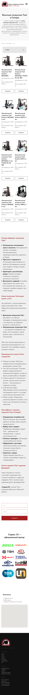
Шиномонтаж (3, 681)
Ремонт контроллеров (5, 682)
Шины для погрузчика (5, 685)
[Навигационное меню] (26, 4)
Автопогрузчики (9, 43)
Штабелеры (3, 669)
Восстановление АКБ (5, 683)
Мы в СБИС (3, 659)
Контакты (3, 658)
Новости (3, 656)
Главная (2, 43)
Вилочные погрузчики (5, 668)
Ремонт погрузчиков (5, 679)
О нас (2, 655)
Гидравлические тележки (6, 672)
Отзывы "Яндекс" (4, 660)
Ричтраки (3, 671)
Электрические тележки (5, 673)
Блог (2, 662)
